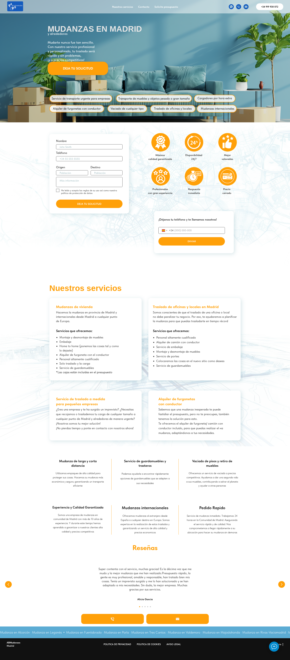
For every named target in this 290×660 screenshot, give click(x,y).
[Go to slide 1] (139, 606)
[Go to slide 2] (142, 606)
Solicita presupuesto (166, 6)
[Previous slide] (8, 584)
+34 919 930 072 (269, 6)
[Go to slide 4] (147, 606)
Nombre (61, 141)
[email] (246, 6)
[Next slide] (281, 584)
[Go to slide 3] (145, 606)
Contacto (143, 6)
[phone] (238, 6)
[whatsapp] (231, 6)
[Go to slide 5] (150, 606)
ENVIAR (192, 241)
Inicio (278, 644)
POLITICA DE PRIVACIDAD (117, 644)
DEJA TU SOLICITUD (78, 68)
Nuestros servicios (122, 6)
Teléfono (61, 153)
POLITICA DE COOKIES (149, 644)
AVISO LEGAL (173, 644)
